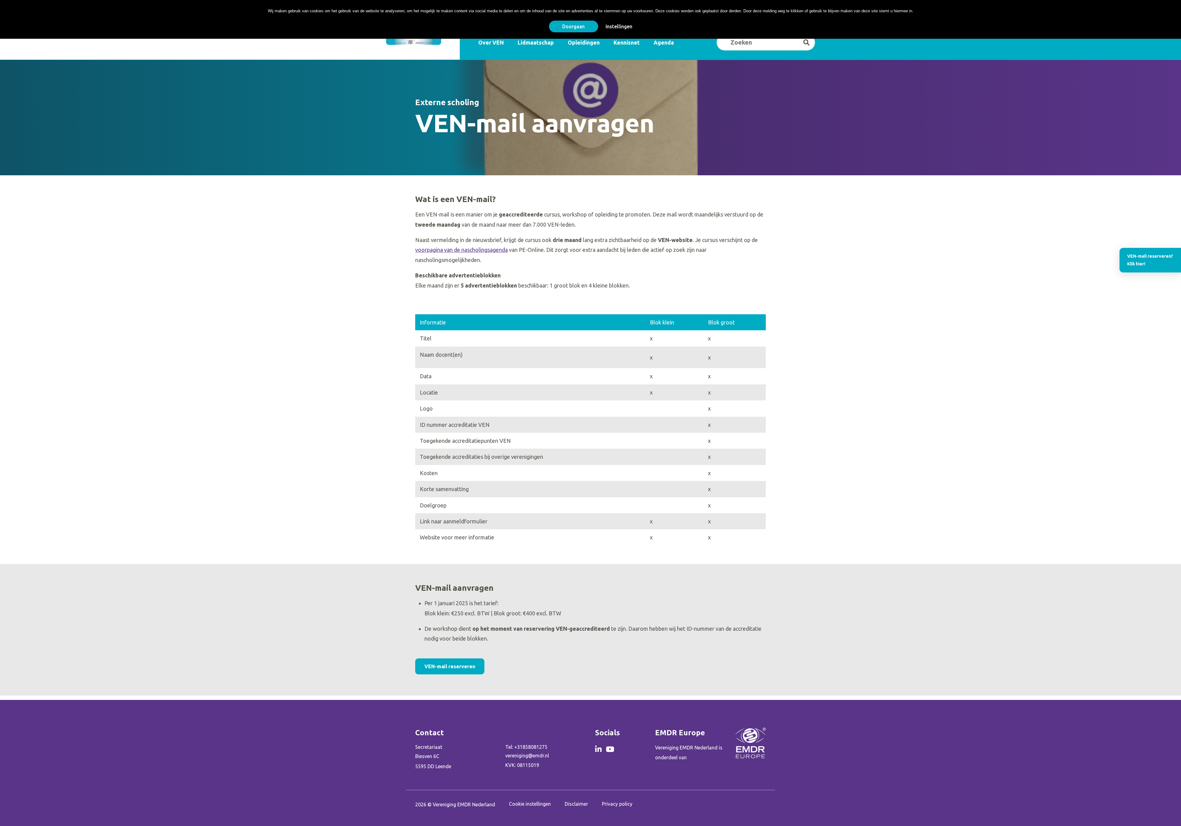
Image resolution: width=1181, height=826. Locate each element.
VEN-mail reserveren (449, 666)
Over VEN (491, 42)
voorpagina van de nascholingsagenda (461, 250)
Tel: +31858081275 (526, 747)
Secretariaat (428, 747)
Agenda (664, 42)
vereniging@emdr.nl (527, 755)
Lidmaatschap (536, 42)
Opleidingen (584, 42)
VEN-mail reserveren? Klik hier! (1150, 260)
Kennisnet (627, 42)
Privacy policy (617, 804)
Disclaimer (576, 804)
